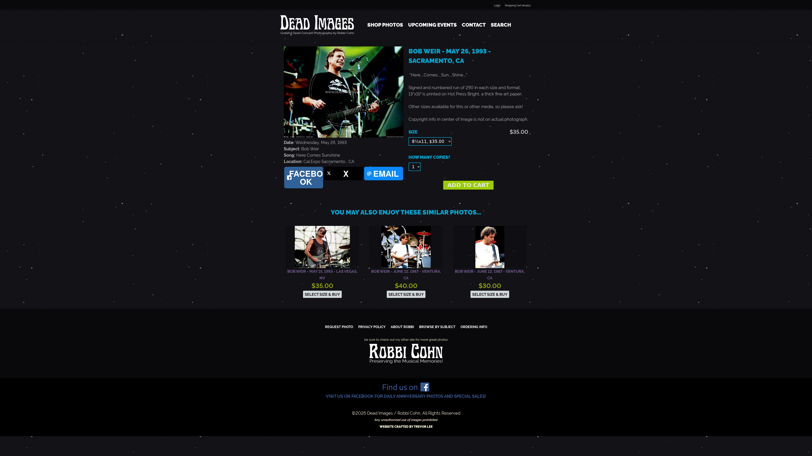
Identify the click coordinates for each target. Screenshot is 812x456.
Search (501, 25)
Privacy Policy (372, 327)
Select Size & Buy (322, 294)
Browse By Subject (437, 327)
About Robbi (402, 327)
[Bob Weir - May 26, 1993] (343, 136)
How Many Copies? (429, 157)
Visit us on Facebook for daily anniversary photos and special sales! (406, 396)
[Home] (317, 24)
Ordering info (474, 327)
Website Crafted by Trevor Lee (406, 427)
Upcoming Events (432, 25)
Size (413, 131)
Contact (474, 25)
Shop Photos (385, 25)
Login (497, 5)
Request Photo (339, 327)
